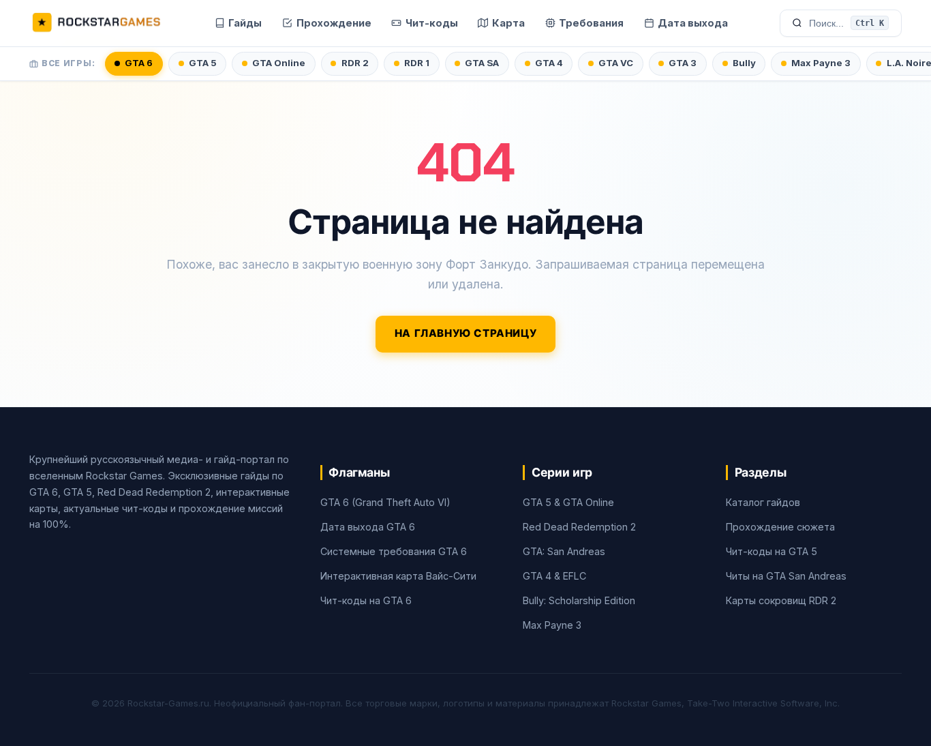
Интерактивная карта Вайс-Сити (398, 576)
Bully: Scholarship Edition (579, 600)
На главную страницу (466, 333)
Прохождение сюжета (780, 527)
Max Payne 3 (821, 62)
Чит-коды (432, 23)
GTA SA (482, 62)
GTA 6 (139, 62)
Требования (591, 23)
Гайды (245, 23)
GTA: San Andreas (564, 551)
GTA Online (278, 62)
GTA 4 (549, 62)
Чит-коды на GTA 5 (771, 551)
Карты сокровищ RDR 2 (781, 600)
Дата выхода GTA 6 (367, 527)
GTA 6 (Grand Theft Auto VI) (385, 502)
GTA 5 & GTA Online (568, 502)
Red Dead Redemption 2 (579, 527)
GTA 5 (203, 62)
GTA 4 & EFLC (554, 576)
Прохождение (333, 23)
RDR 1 (416, 62)
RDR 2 (355, 62)
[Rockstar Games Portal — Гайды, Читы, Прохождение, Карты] (96, 23)
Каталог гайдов (763, 502)
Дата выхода (693, 23)
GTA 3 (683, 62)
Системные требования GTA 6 (393, 551)
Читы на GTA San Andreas (786, 576)
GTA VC (615, 62)
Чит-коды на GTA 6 (366, 600)
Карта (508, 23)
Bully (744, 62)
